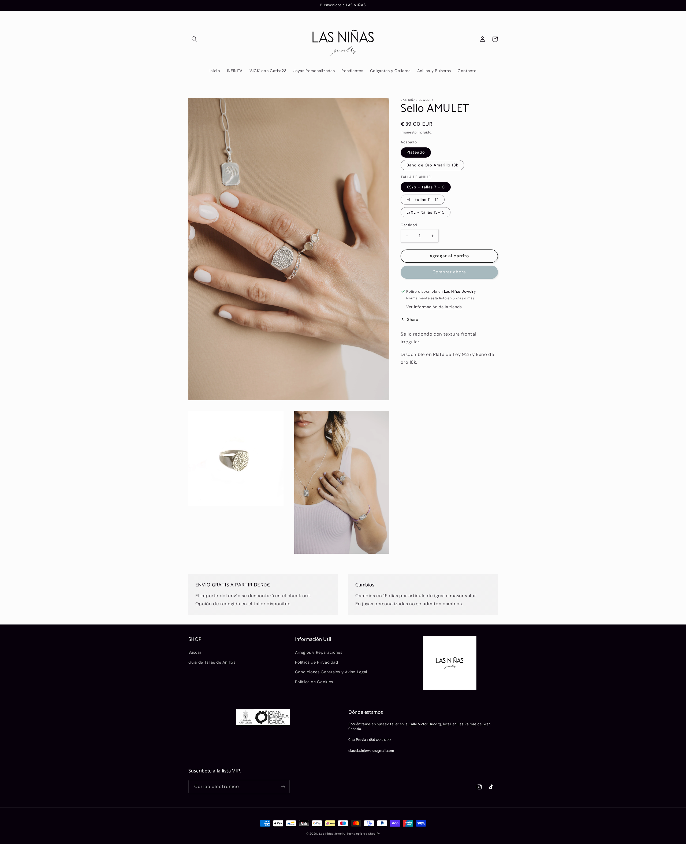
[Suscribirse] (283, 786)
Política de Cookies (314, 682)
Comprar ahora (449, 272)
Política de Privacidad (316, 662)
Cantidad (409, 224)
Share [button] (412, 319)
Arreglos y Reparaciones (318, 652)
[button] (194, 39)
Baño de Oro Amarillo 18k (432, 165)
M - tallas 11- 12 (423, 199)
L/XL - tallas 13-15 (426, 212)
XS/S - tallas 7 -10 (426, 187)
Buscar (195, 652)
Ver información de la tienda (434, 307)
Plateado (416, 152)
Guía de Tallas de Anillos (212, 662)
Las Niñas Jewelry (333, 833)
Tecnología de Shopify (363, 833)
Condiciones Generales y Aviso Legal (331, 672)
